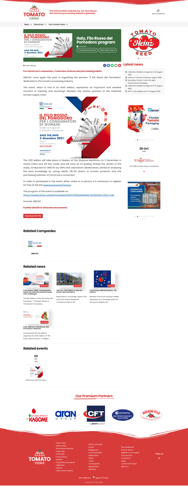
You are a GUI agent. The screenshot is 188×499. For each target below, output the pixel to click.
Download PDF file (33, 216)
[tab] (136, 58)
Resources (39, 24)
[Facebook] (104, 65)
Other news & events (107, 50)
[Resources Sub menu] (45, 24)
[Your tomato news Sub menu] (67, 24)
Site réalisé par (85, 478)
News (26, 24)
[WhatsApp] (112, 65)
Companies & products (87, 50)
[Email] (116, 65)
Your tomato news (57, 24)
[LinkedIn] (108, 65)
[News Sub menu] (31, 24)
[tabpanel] (144, 157)
